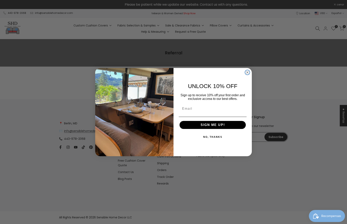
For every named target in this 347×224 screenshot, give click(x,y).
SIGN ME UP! (213, 125)
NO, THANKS (212, 137)
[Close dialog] (247, 72)
